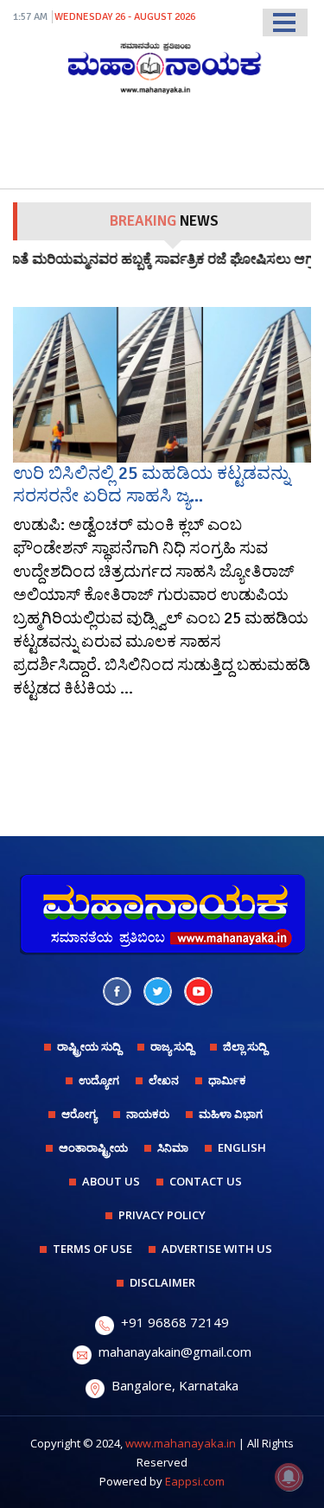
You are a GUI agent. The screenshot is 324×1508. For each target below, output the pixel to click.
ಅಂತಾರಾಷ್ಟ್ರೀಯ (93, 1147)
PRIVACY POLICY (162, 1215)
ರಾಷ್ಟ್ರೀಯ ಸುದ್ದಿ (89, 1046)
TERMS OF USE (92, 1248)
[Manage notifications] (288, 1477)
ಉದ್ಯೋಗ (99, 1080)
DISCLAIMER (162, 1282)
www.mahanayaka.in (180, 1443)
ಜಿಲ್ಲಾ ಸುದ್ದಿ (245, 1046)
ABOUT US (111, 1181)
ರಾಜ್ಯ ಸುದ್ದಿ (172, 1046)
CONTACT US (205, 1181)
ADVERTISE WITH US (217, 1248)
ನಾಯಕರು (147, 1113)
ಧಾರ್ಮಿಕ (227, 1080)
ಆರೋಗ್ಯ (79, 1113)
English (242, 1147)
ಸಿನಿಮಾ (172, 1147)
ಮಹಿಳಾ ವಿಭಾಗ (231, 1113)
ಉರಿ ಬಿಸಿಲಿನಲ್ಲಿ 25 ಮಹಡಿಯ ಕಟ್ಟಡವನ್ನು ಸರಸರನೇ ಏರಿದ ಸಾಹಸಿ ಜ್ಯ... (151, 484)
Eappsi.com (195, 1481)
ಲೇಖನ (164, 1080)
